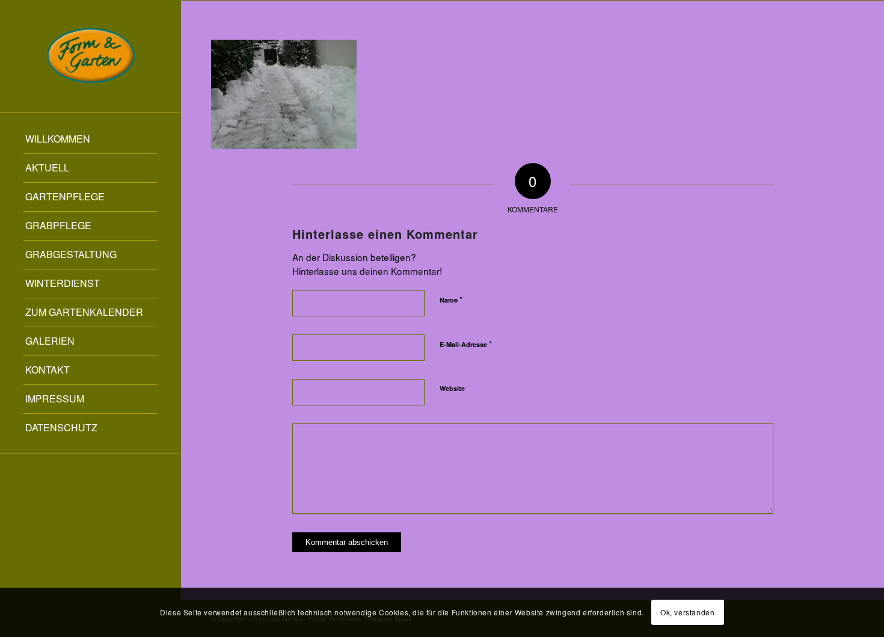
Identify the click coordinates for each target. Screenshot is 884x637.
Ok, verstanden (687, 612)
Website (452, 388)
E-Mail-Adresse (466, 343)
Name (451, 299)
